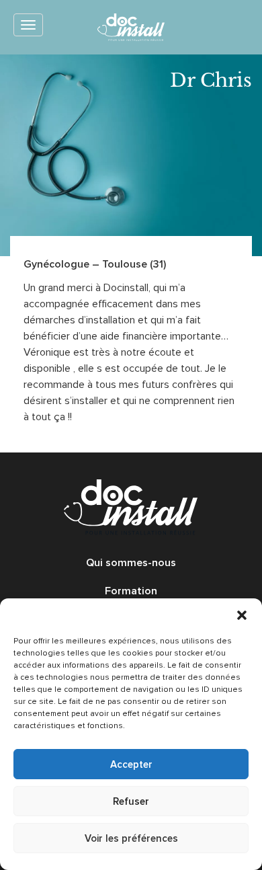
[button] (242, 615)
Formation (131, 591)
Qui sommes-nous (131, 562)
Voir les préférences (131, 838)
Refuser (131, 801)
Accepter (131, 764)
